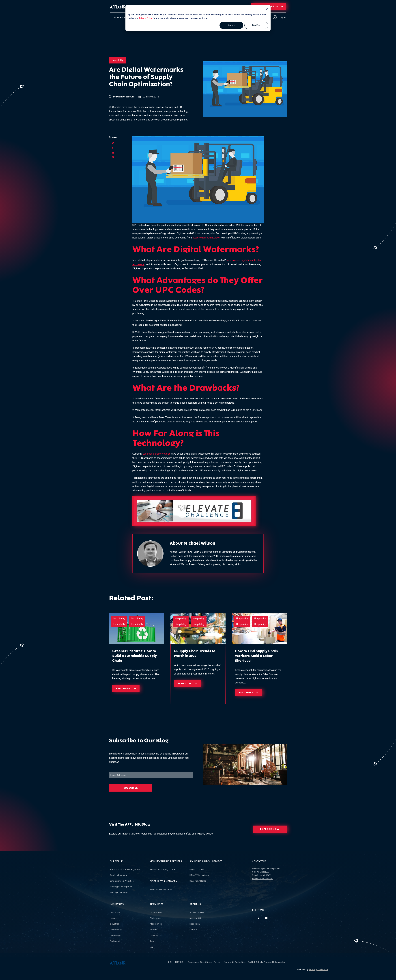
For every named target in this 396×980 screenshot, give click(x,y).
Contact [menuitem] (193, 929)
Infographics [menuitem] (156, 924)
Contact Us (259, 861)
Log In (282, 17)
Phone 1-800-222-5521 (262, 879)
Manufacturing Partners (166, 861)
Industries (117, 904)
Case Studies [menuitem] (156, 912)
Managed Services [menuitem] (119, 892)
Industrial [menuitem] (114, 924)
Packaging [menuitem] (115, 941)
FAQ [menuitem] (151, 947)
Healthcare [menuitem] (115, 912)
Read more (123, 688)
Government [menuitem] (116, 935)
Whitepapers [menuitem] (155, 918)
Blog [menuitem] (152, 941)
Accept (231, 25)
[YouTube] (266, 918)
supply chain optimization (206, 237)
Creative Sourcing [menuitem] (118, 875)
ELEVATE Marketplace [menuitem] (199, 875)
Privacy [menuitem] (218, 962)
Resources (156, 904)
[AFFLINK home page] (118, 6)
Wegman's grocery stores (156, 453)
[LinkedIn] (259, 918)
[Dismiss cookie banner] (267, 9)
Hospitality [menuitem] (115, 918)
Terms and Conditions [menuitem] (200, 962)
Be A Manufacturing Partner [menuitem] (162, 869)
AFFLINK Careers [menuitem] (196, 912)
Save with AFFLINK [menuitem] (197, 881)
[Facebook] (253, 918)
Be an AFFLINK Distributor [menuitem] (161, 889)
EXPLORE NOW (270, 829)
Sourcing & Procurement (205, 861)
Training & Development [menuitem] (121, 886)
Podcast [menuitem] (153, 929)
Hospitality (117, 60)
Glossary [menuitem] (154, 935)
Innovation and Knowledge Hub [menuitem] (125, 869)
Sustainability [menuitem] (195, 918)
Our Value (116, 861)
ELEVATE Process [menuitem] (196, 869)
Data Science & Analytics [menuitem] (122, 881)
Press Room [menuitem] (194, 924)
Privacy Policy (145, 18)
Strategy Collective (318, 969)
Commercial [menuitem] (116, 929)
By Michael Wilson (123, 96)
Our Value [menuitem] (117, 17)
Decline (256, 25)
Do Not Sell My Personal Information (267, 962)
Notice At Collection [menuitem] (234, 962)
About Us (195, 904)
